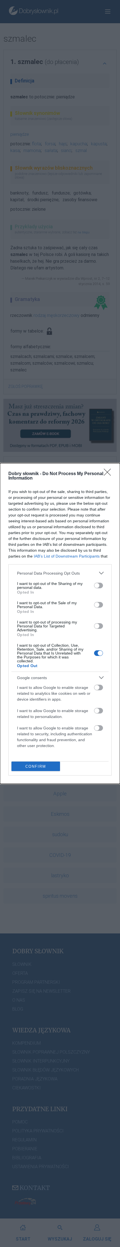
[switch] (98, 585)
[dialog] (60, 623)
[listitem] (60, 573)
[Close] (109, 474)
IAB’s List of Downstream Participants (67, 556)
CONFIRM (35, 766)
